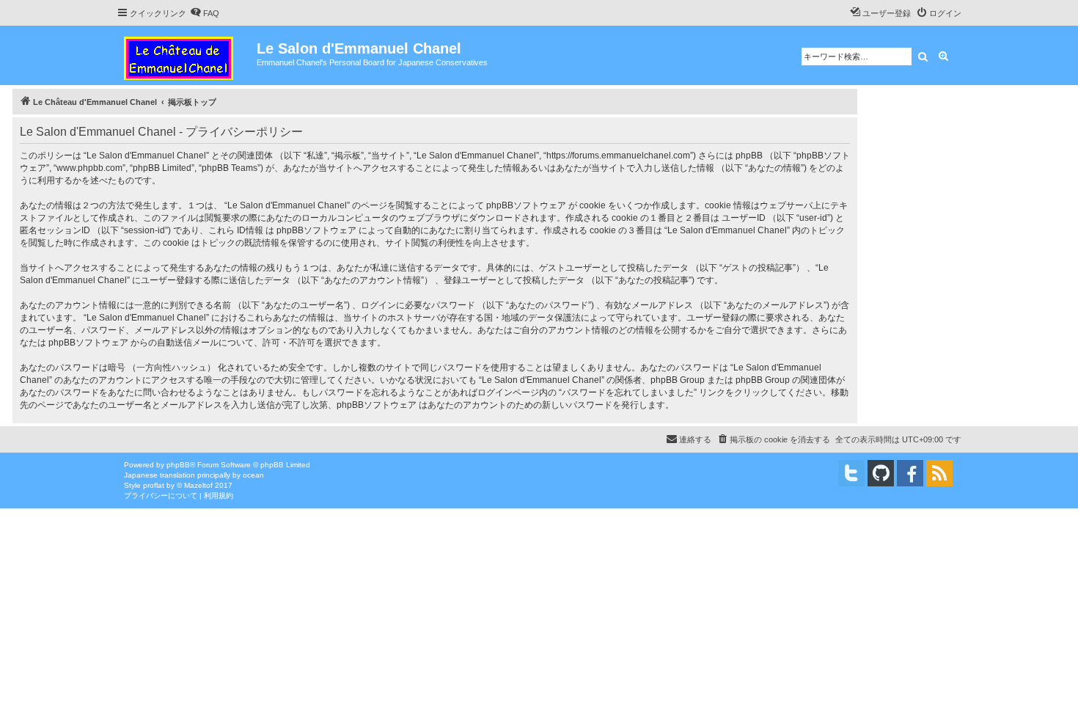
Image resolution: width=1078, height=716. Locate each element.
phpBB (178, 465)
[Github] (881, 473)
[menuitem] (204, 13)
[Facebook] (910, 473)
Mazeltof (198, 485)
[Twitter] (851, 473)
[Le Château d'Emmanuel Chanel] (187, 55)
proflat (153, 485)
